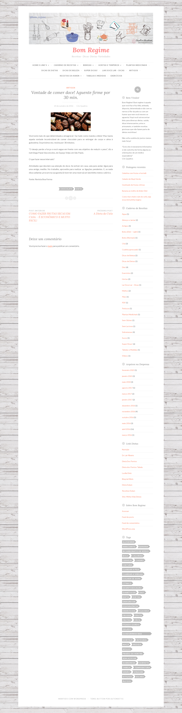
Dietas (136, 597)
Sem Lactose (127, 326)
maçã (126, 644)
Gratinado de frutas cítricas (133, 185)
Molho (127, 649)
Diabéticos (129, 592)
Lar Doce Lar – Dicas (113, 70)
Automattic (117, 699)
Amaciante (129, 547)
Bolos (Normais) (128, 238)
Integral (142, 640)
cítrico (127, 583)
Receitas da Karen (69, 76)
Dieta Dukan (127, 485)
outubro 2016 (128, 417)
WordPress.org (128, 529)
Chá (123, 243)
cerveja (127, 560)
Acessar (125, 511)
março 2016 (127, 435)
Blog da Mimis (127, 479)
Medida (137, 644)
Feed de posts (128, 517)
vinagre (138, 672)
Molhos (125, 291)
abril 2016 (126, 429)
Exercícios (116, 76)
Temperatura (142, 667)
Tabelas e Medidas (96, 76)
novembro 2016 (128, 411)
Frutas (127, 620)
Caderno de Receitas (65, 65)
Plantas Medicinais (136, 65)
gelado (127, 629)
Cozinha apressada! (130, 249)
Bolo (125, 556)
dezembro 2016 (128, 405)
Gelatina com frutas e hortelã (134, 173)
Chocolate (66, 189)
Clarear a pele (131, 569)
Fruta (138, 615)
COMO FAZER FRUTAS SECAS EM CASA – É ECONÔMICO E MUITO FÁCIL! (49, 216)
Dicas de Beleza (71, 70)
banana (143, 547)
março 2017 (127, 394)
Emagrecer (129, 602)
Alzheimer (128, 542)
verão (126, 672)
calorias (137, 556)
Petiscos (125, 308)
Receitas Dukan (128, 491)
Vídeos (125, 356)
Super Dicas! (91, 70)
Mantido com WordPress (72, 699)
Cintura (127, 565)
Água (124, 214)
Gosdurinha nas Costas (132, 634)
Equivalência (130, 606)
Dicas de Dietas (49, 70)
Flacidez (144, 611)
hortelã (128, 640)
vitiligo (127, 677)
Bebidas (87, 65)
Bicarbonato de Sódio (136, 551)
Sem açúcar (129, 658)
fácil (137, 620)
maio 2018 (126, 382)
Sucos (124, 338)
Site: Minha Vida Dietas (131, 497)
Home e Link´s (40, 65)
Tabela (127, 667)
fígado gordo (131, 624)
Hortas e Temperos (108, 65)
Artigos (133, 70)
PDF (124, 302)
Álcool (127, 681)
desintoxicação (132, 588)
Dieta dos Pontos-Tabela (132, 467)
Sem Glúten (127, 320)
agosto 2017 (127, 388)
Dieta (79, 189)
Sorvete (144, 663)
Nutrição (125, 449)
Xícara (140, 677)
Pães (124, 297)
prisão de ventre (133, 654)
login (50, 246)
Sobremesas (127, 332)
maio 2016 (126, 423)
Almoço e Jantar (128, 220)
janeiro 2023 (127, 376)
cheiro (140, 560)
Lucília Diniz (127, 473)
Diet (124, 267)
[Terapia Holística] (137, 89)
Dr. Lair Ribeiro (128, 455)
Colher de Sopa (132, 579)
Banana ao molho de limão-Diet (134, 191)
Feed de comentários (130, 523)
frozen (127, 615)
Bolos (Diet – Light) (130, 232)
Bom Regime (90, 50)
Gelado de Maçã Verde (131, 179)
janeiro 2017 (127, 400)
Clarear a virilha (133, 574)
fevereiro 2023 (128, 370)
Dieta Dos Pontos (129, 461)
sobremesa (129, 663)
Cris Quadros (82, 106)
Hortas (125, 279)
